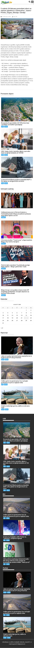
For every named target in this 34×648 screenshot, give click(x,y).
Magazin (3, 217)
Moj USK (15, 16)
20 (17, 318)
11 (7, 315)
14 (21, 315)
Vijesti (6, 126)
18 (7, 318)
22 (26, 318)
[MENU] (32, 2)
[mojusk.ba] (6, 2)
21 (21, 318)
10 (3, 315)
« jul (2, 328)
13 (17, 315)
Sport (3, 359)
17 (3, 318)
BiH (2, 384)
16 (31, 315)
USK (4, 88)
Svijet (3, 409)
